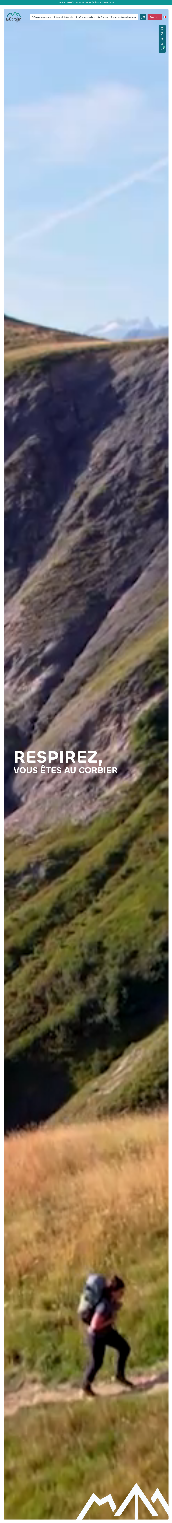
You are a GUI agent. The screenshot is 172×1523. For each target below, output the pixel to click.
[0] (162, 49)
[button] (165, 17)
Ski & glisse (103, 17)
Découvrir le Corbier (64, 17)
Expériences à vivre (85, 17)
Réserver (153, 17)
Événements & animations (123, 17)
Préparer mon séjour (42, 17)
